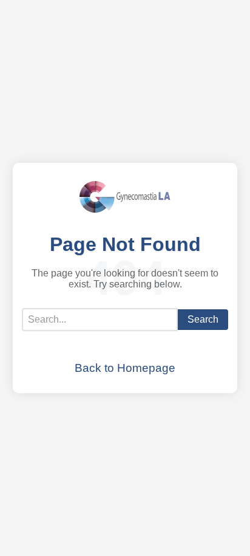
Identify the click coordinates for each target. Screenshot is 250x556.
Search (202, 319)
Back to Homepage (125, 368)
